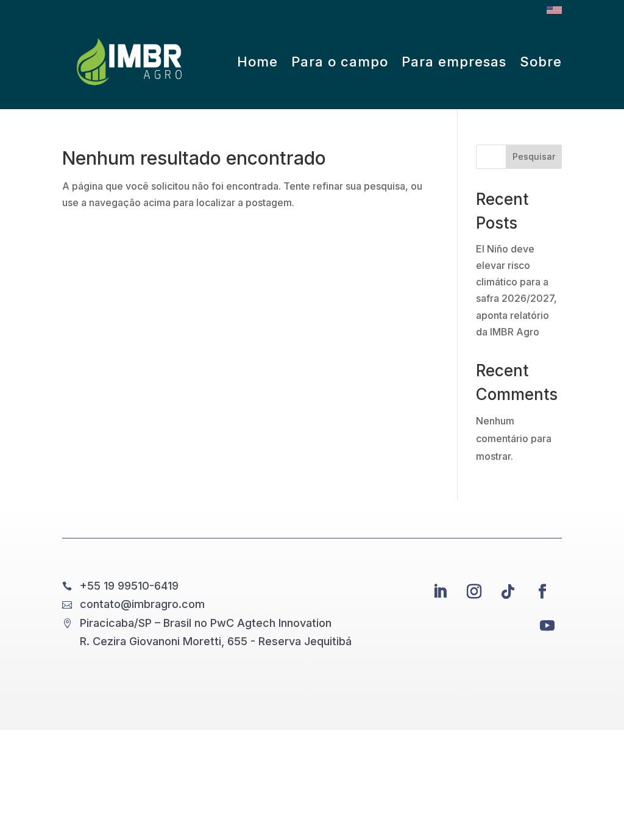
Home (257, 62)
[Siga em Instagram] (474, 591)
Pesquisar (533, 156)
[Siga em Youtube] (547, 625)
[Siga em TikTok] (508, 591)
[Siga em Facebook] (542, 591)
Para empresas (454, 62)
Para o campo (339, 62)
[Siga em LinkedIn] (440, 591)
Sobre (541, 62)
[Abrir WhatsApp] (593, 802)
